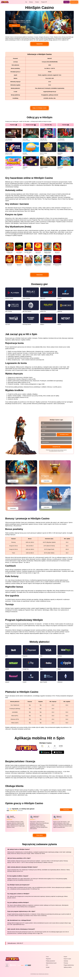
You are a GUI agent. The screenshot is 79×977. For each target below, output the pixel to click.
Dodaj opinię (66, 809)
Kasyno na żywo (30, 124)
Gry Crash (47, 124)
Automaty (64, 124)
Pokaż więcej (39, 835)
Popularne (12, 124)
